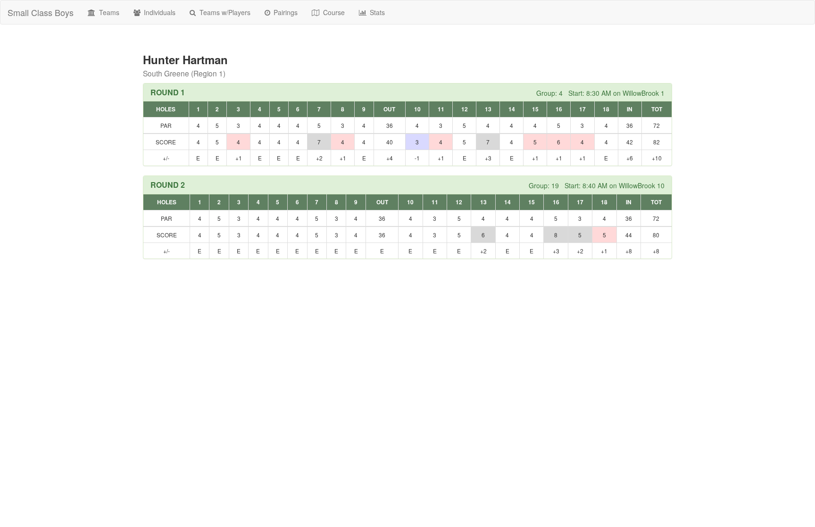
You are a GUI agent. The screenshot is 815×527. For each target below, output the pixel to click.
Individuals (158, 12)
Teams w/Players (224, 12)
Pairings (285, 12)
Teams (108, 12)
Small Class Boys (41, 12)
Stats (376, 12)
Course (333, 12)
